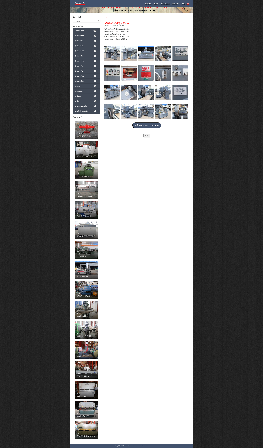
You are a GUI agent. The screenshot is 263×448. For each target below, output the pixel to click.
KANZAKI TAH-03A (84, 196)
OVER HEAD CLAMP (85, 136)
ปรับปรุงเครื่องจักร (86, 111)
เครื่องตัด (86, 66)
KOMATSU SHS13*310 (86, 436)
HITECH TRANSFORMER (86, 156)
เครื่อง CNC (86, 36)
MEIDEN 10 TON (83, 296)
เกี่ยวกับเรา (165, 3)
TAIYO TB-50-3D (83, 176)
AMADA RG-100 (83, 416)
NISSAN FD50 (82, 276)
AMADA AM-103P (84, 316)
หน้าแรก (148, 3)
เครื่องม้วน (86, 81)
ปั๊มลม (86, 96)
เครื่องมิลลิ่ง (86, 46)
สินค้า (156, 3)
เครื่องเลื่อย (86, 76)
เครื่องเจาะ (86, 61)
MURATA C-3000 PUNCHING (83, 254)
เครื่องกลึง (86, 41)
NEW (116, 25)
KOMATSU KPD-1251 (85, 376)
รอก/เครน (86, 91)
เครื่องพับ (86, 71)
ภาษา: (184, 3)
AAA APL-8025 (82, 396)
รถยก (86, 86)
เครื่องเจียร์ (121, 25)
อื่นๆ (86, 101)
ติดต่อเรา (175, 3)
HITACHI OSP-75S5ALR (86, 236)
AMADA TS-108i (83, 356)
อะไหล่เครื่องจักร (86, 106)
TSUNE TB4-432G (84, 216)
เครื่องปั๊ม (86, 56)
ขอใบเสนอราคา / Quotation (147, 125)
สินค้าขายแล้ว (85, 31)
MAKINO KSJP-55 (84, 336)
